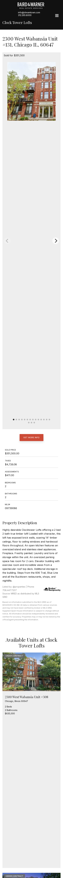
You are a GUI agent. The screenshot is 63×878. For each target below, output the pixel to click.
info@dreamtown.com (29, 12)
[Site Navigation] (57, 16)
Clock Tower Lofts (17, 22)
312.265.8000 (24, 15)
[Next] (55, 240)
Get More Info (31, 437)
